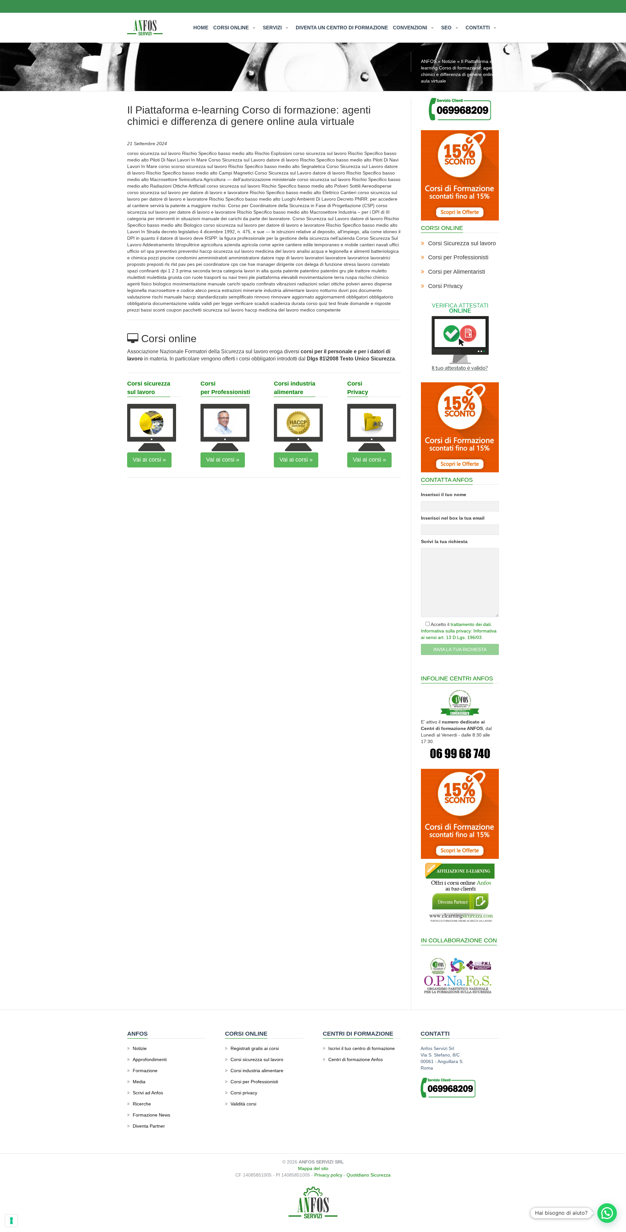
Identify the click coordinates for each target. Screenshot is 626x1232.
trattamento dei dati (471, 624)
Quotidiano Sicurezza (369, 1175)
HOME (200, 27)
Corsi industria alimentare (257, 1070)
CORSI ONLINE (231, 27)
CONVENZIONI (410, 27)
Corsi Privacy (445, 286)
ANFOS (429, 61)
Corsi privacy (244, 1092)
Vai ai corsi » (149, 459)
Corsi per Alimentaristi (456, 271)
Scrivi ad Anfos (148, 1092)
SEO (447, 27)
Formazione (145, 1070)
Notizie (449, 61)
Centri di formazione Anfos (355, 1059)
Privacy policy (328, 1175)
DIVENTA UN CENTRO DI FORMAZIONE (342, 27)
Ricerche (142, 1103)
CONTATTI (478, 27)
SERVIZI (273, 27)
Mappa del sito (313, 1168)
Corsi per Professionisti (458, 257)
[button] (607, 1213)
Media (139, 1081)
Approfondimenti (150, 1059)
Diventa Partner (149, 1126)
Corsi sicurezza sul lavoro (257, 1059)
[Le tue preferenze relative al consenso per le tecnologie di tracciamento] (11, 1220)
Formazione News (151, 1115)
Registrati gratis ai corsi (255, 1048)
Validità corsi (243, 1103)
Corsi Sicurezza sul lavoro (462, 243)
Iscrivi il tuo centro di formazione (361, 1048)
